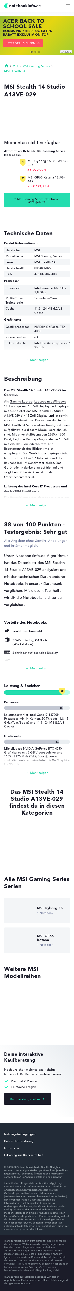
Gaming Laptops (16, 861)
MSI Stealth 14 (14, 71)
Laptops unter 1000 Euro (22, 830)
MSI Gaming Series (36, 66)
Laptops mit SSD (16, 846)
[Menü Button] (68, 6)
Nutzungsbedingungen (20, 1134)
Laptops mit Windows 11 (22, 853)
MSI (15, 66)
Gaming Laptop (21, 401)
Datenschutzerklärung (19, 1141)
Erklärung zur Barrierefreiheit (23, 1155)
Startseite (6, 65)
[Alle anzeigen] (37, 668)
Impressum (11, 1148)
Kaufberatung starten (25, 1099)
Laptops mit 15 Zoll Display (29, 406)
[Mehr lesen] (37, 360)
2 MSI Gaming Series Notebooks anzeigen (36, 200)
